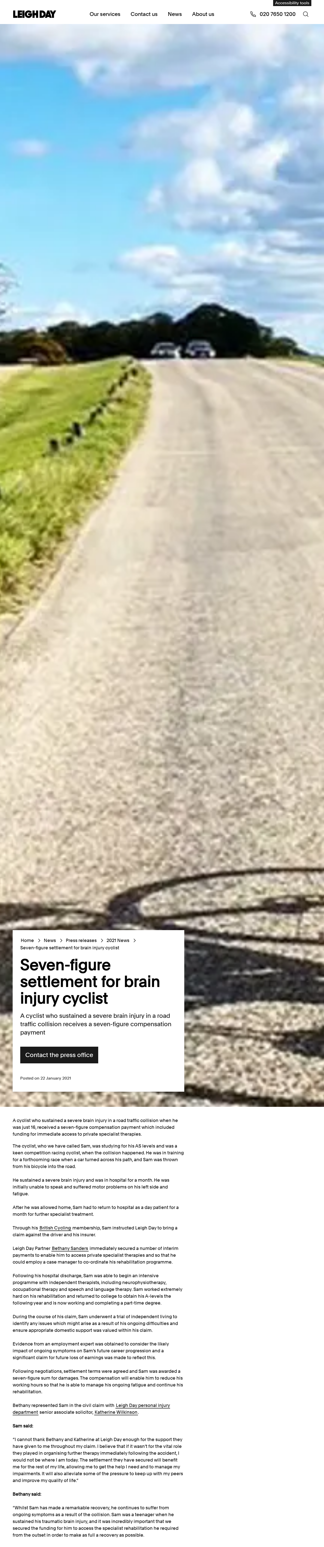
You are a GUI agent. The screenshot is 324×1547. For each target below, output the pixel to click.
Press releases (81, 940)
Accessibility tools (292, 3)
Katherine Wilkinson (116, 1412)
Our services (105, 14)
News (175, 14)
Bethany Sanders (70, 1248)
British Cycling (55, 1227)
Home (27, 940)
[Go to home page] (35, 14)
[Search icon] (305, 14)
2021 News (118, 940)
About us (203, 14)
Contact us (144, 14)
